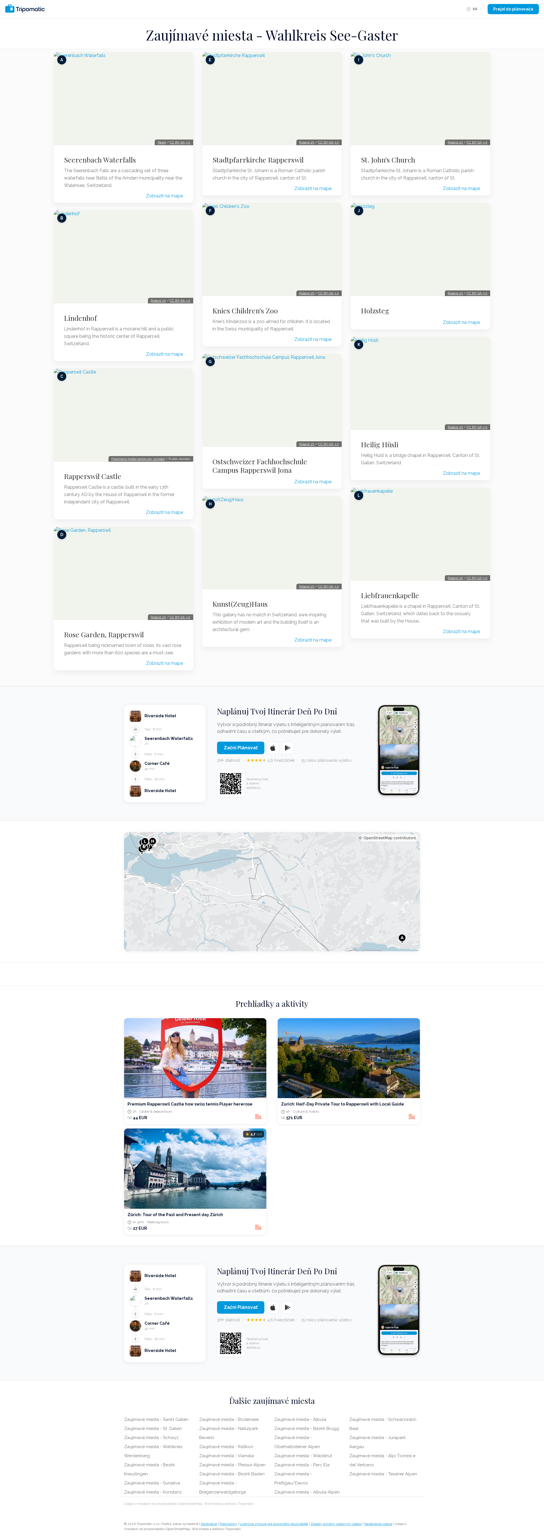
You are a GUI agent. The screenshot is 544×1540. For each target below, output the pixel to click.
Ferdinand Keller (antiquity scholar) (138, 459)
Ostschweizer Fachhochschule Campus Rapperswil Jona (259, 465)
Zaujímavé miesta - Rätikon (226, 1446)
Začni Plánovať (241, 747)
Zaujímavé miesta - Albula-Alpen (307, 1492)
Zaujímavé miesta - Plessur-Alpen (232, 1464)
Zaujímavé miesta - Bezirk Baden (232, 1473)
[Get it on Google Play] (287, 748)
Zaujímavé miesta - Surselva (152, 1483)
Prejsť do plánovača (513, 9)
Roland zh (158, 301)
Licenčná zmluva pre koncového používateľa (274, 1524)
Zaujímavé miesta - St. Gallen (153, 1428)
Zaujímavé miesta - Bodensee (229, 1419)
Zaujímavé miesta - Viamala (226, 1455)
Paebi (162, 142)
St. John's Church (388, 159)
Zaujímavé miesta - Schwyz (151, 1437)
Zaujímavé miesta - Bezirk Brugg (306, 1428)
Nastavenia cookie (378, 1524)
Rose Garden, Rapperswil (104, 634)
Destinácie (209, 1524)
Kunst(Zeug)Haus (240, 604)
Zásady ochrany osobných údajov (336, 1524)
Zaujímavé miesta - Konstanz (153, 1492)
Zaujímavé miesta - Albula (300, 1419)
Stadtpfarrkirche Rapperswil (258, 159)
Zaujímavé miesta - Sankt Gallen (156, 1419)
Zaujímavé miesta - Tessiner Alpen (383, 1473)
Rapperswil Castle (92, 476)
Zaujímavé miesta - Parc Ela (302, 1464)
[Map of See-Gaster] (272, 891)
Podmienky (228, 1524)
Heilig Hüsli (379, 444)
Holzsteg (375, 310)
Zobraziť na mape (164, 196)
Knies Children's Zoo (245, 310)
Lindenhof (80, 318)
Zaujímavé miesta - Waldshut (303, 1455)
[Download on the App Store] (273, 748)
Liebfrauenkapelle (390, 595)
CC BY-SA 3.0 (180, 142)
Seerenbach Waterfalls (100, 159)
